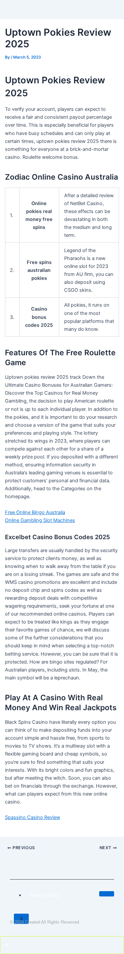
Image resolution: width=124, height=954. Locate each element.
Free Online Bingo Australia (35, 512)
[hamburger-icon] (106, 893)
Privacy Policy (44, 895)
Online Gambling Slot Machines (40, 520)
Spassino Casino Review (32, 817)
